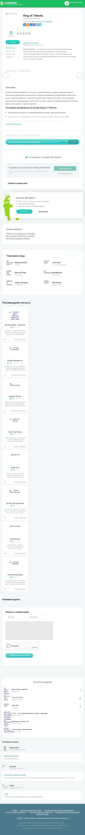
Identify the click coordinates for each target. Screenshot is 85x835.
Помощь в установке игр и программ (20, 233)
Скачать (12, 42)
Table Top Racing (15, 432)
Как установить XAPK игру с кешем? (20, 236)
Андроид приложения (18, 375)
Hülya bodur (14, 747)
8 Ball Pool (15, 468)
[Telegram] (40, 24)
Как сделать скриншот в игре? (18, 238)
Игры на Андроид (38, 21)
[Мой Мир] (30, 24)
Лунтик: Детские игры (15, 503)
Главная (15, 810)
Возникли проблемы (26, 204)
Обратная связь (42, 814)
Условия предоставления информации (59, 810)
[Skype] (37, 24)
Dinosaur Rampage (15, 575)
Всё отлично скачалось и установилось (33, 201)
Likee (6, 794)
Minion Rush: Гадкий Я (11, 756)
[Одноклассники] (27, 24)
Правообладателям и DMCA (31, 810)
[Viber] (34, 24)
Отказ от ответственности (15, 812)
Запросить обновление (31, 43)
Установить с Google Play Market (45, 157)
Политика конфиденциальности (41, 812)
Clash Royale (15, 539)
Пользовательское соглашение (67, 812)
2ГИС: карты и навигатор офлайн (15, 775)
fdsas (12, 786)
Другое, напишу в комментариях (31, 206)
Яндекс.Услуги (15, 396)
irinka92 (13, 767)
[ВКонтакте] (24, 24)
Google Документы (15, 360)
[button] (5, 75)
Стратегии (48, 21)
